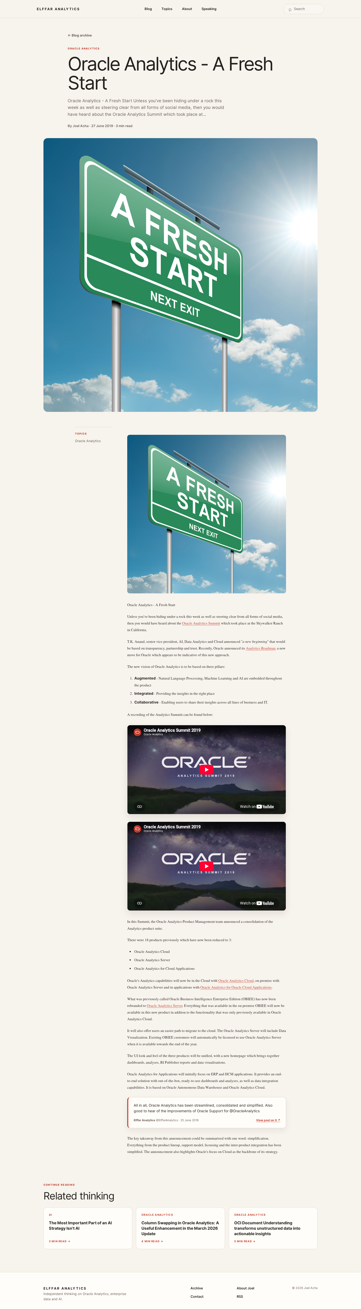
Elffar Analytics (58, 9)
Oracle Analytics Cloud (236, 980)
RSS (240, 1296)
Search (296, 9)
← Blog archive (80, 35)
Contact (197, 1296)
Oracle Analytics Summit (201, 622)
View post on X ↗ (268, 1120)
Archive (197, 1288)
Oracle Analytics (88, 441)
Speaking (209, 9)
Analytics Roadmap (260, 648)
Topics (166, 9)
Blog (148, 9)
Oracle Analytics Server (164, 1005)
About (187, 9)
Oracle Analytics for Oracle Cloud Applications (236, 987)
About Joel (245, 1288)
